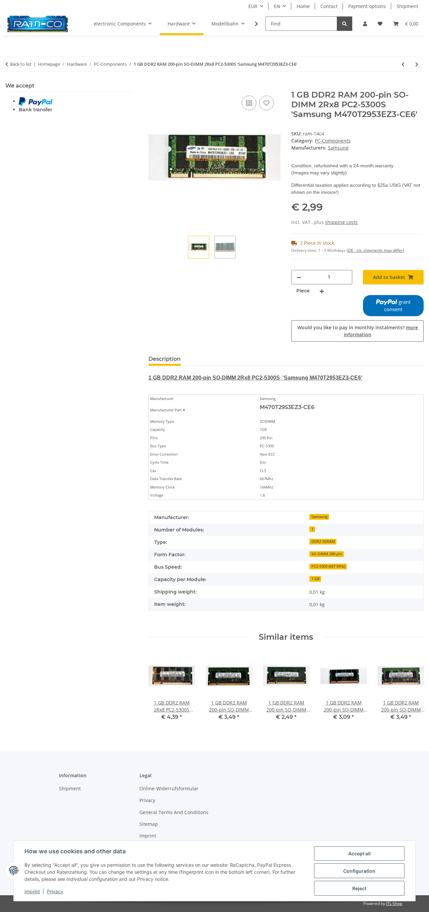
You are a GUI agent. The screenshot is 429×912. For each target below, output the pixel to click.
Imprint (32, 891)
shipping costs (341, 222)
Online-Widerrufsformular (168, 788)
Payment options (367, 6)
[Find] (344, 23)
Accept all (359, 853)
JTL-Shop (394, 903)
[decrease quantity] (299, 277)
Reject (359, 888)
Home (303, 6)
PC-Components (333, 140)
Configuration (359, 871)
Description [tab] (164, 359)
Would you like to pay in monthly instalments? (357, 331)
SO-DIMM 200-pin (326, 554)
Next (412, 688)
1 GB (315, 578)
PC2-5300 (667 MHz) (328, 566)
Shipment (407, 6)
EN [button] (277, 6)
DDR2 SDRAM (323, 541)
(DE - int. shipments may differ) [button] (375, 250)
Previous (159, 688)
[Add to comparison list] (249, 103)
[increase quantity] (321, 291)
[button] (365, 23)
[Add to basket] (153, 86)
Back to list (21, 64)
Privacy (55, 891)
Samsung (319, 516)
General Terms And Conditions (173, 812)
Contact (329, 6)
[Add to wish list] (266, 103)
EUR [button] (252, 6)
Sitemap (148, 824)
